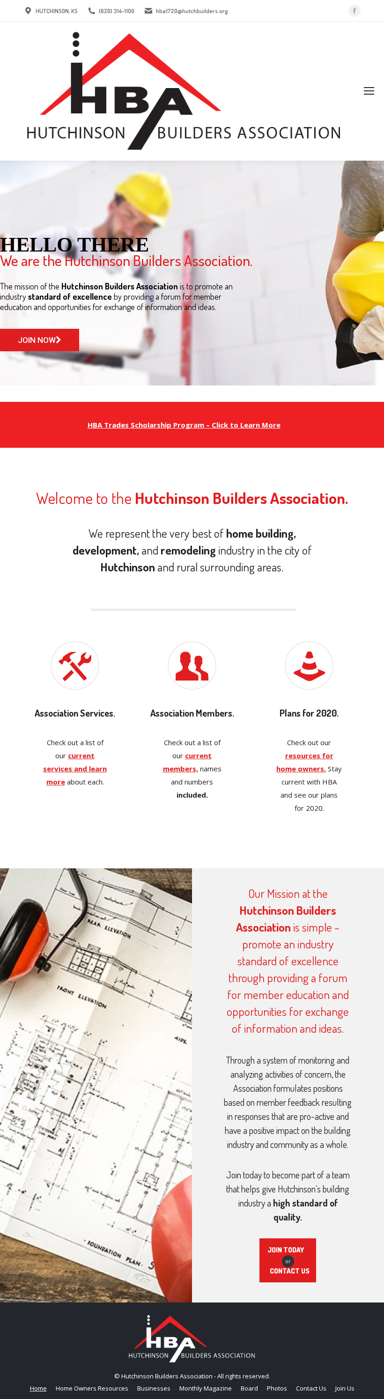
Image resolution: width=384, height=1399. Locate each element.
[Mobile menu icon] (369, 90)
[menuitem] (38, 1388)
